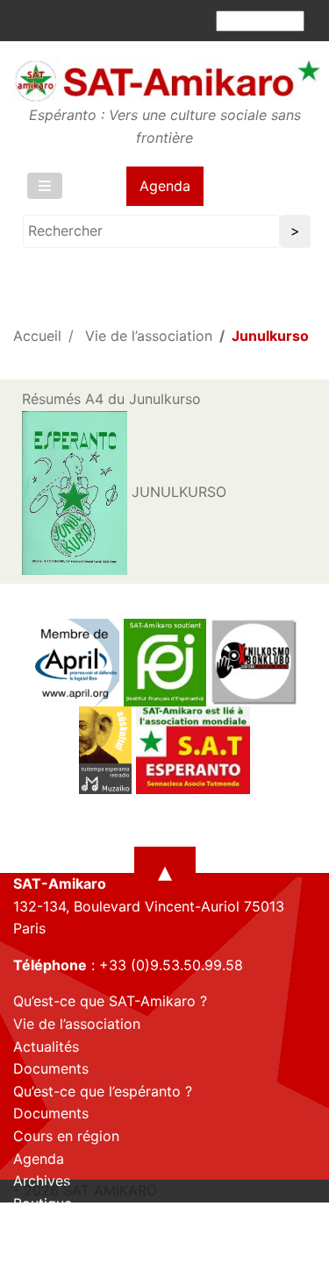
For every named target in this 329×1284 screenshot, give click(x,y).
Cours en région (66, 1136)
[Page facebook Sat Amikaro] (26, 1268)
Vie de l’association (148, 335)
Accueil (37, 335)
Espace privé (56, 1225)
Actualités (46, 1046)
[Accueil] (166, 80)
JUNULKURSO (176, 491)
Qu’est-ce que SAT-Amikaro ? (110, 1001)
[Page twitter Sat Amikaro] (57, 1268)
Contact (40, 1248)
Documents (51, 1068)
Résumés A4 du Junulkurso (111, 399)
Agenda (164, 186)
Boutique (42, 1203)
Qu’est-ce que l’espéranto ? (102, 1091)
